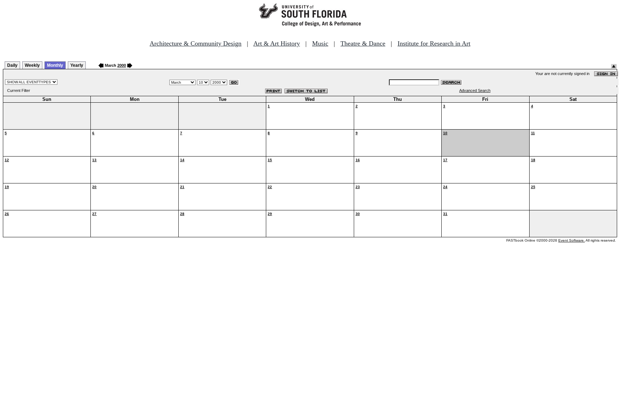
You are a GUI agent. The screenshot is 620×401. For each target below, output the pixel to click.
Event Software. (571, 240)
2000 (121, 65)
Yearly (76, 65)
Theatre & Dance (362, 43)
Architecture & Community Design (195, 43)
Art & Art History (276, 43)
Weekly (32, 65)
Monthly (55, 65)
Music (320, 43)
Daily (12, 65)
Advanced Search (474, 90)
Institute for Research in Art (434, 43)
